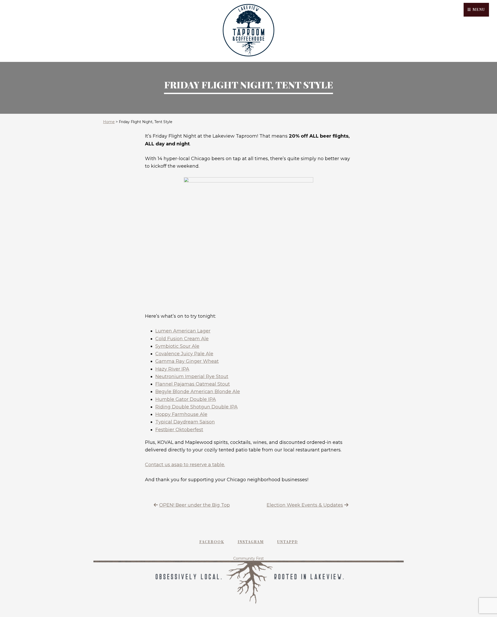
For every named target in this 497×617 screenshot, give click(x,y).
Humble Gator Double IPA (185, 399)
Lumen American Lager (182, 331)
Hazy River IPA (172, 369)
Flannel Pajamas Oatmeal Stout (192, 384)
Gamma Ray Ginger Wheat (187, 361)
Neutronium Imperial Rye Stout (191, 376)
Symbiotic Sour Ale (177, 346)
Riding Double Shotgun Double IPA (196, 407)
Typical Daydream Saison (185, 422)
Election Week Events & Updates (305, 505)
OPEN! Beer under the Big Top (194, 505)
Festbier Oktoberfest (179, 429)
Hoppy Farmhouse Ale (181, 414)
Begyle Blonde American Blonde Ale (197, 391)
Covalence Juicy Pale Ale (184, 354)
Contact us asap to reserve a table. (185, 464)
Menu (478, 9)
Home (109, 121)
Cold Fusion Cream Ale (182, 339)
